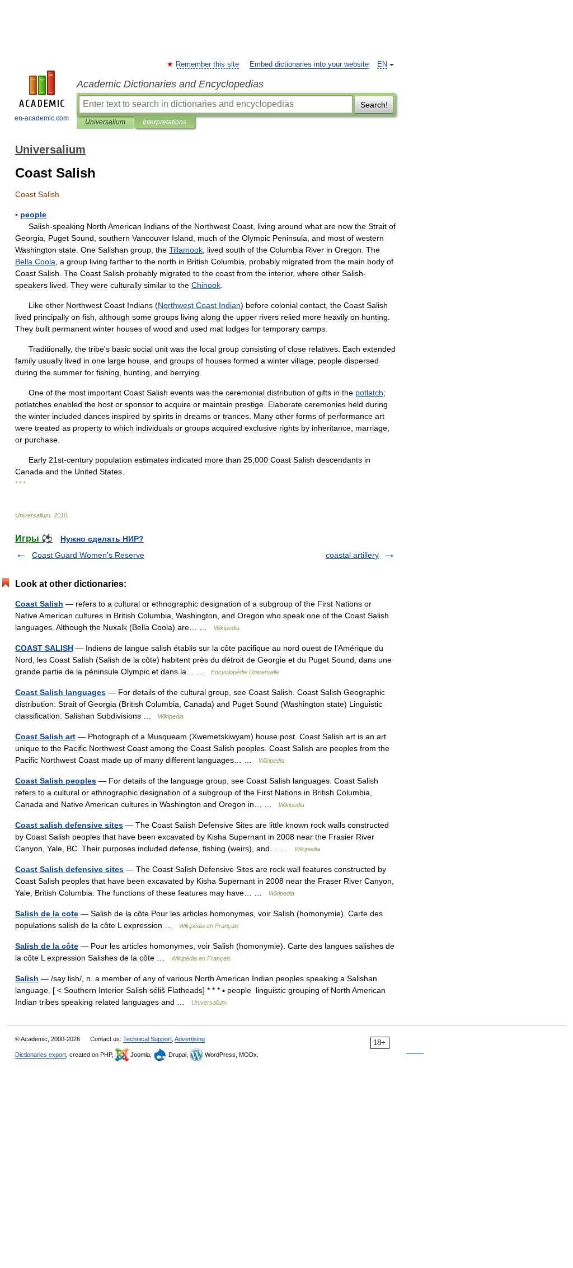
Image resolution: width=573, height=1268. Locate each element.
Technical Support (147, 1039)
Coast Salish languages (60, 692)
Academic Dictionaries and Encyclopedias (170, 84)
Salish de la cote (46, 913)
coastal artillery (352, 555)
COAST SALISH (44, 648)
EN (382, 64)
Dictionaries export (40, 1054)
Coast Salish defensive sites (69, 869)
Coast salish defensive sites (69, 825)
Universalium (105, 122)
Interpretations (164, 122)
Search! (374, 104)
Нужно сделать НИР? (102, 538)
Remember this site (208, 64)
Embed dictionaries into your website (309, 64)
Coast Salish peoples (55, 780)
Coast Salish (39, 603)
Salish (27, 978)
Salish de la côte (46, 945)
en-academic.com (42, 118)
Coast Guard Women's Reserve (88, 555)
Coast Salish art (45, 736)
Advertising (190, 1039)
